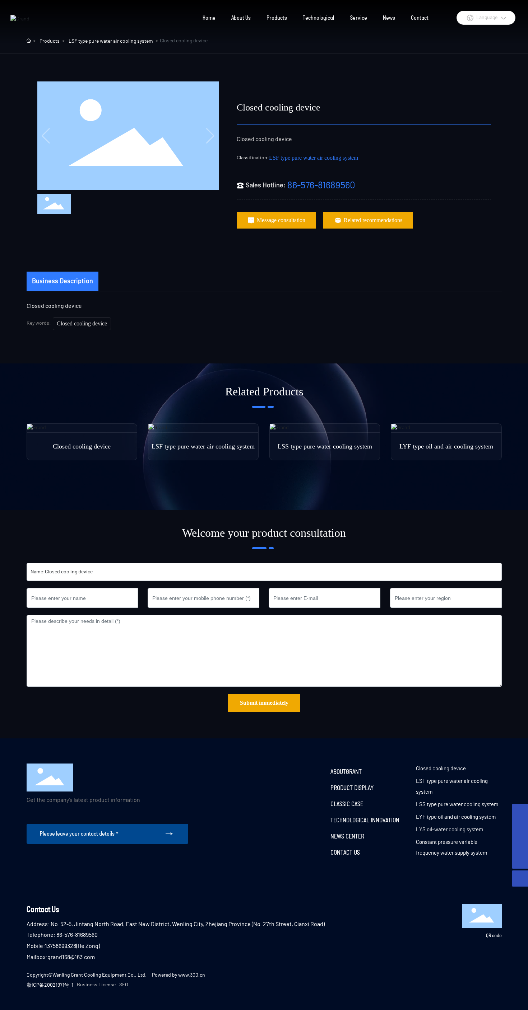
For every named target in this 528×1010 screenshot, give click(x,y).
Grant (354, 771)
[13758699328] (520, 844)
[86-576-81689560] (520, 828)
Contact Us (345, 852)
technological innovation (364, 820)
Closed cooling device (82, 323)
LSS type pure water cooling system (325, 446)
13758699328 (60, 946)
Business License (96, 984)
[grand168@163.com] (520, 812)
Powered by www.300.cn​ (178, 975)
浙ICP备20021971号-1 (50, 985)
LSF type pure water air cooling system (313, 158)
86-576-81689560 (321, 185)
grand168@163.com (71, 957)
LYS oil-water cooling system (449, 829)
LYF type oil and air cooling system (446, 446)
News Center (347, 836)
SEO (123, 984)
